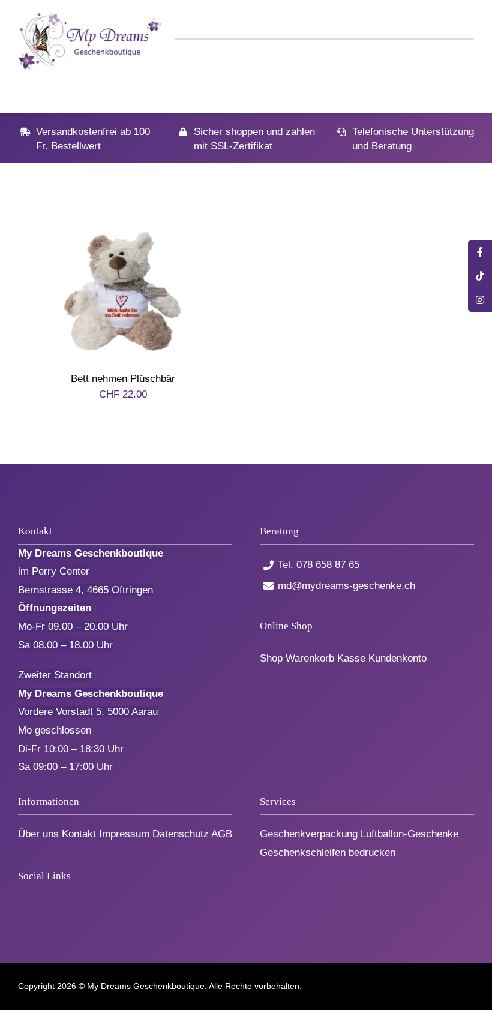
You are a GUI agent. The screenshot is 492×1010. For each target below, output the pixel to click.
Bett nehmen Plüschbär (123, 378)
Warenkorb (310, 658)
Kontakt (79, 834)
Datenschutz (180, 834)
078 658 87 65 (327, 564)
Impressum (124, 834)
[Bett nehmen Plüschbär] (123, 225)
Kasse (351, 658)
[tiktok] (42, 903)
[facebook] (22, 903)
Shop (271, 658)
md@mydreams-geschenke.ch (346, 585)
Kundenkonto (397, 658)
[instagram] (61, 903)
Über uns (38, 834)
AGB (221, 834)
